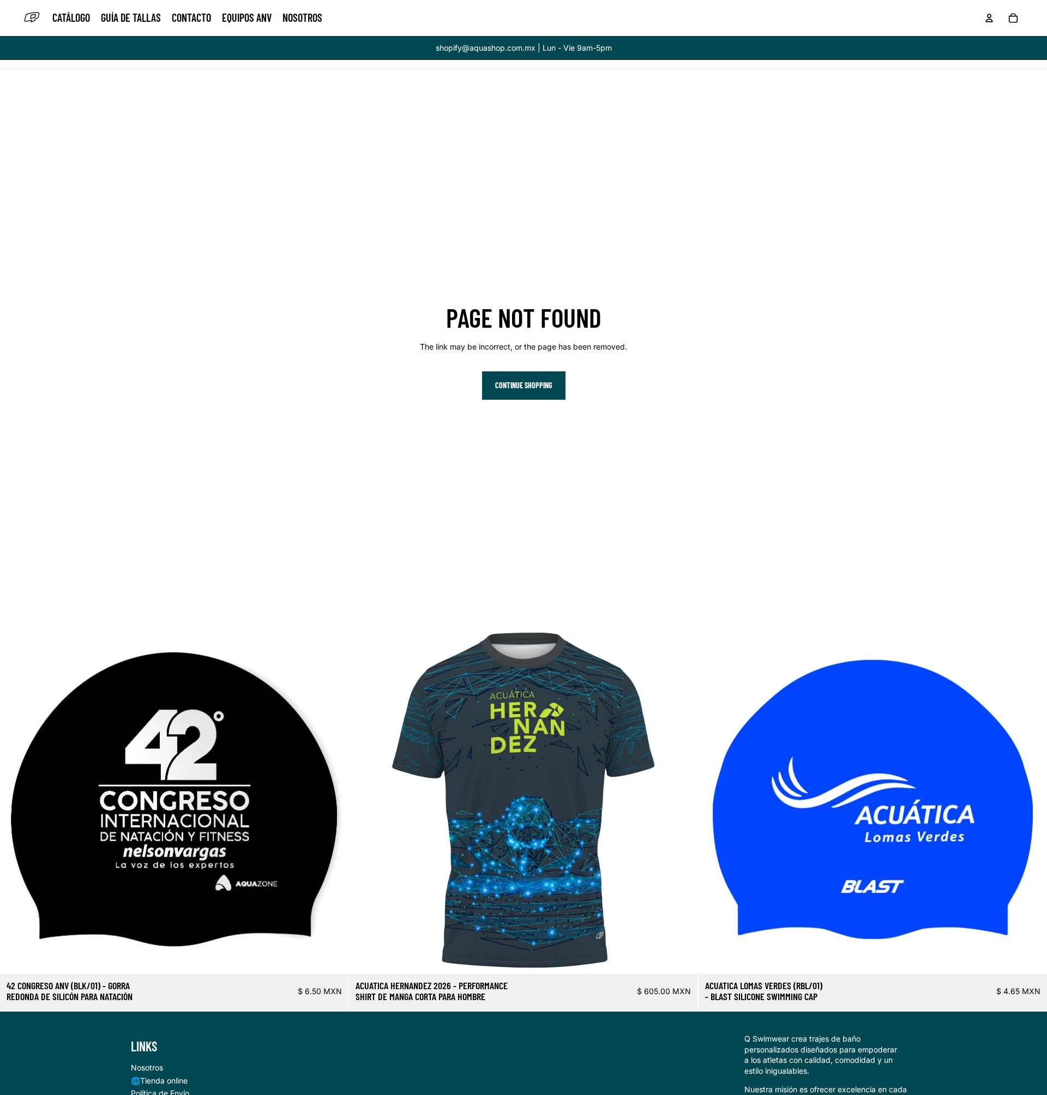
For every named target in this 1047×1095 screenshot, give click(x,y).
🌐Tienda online (159, 1080)
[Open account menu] (989, 18)
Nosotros (147, 1067)
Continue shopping (523, 385)
